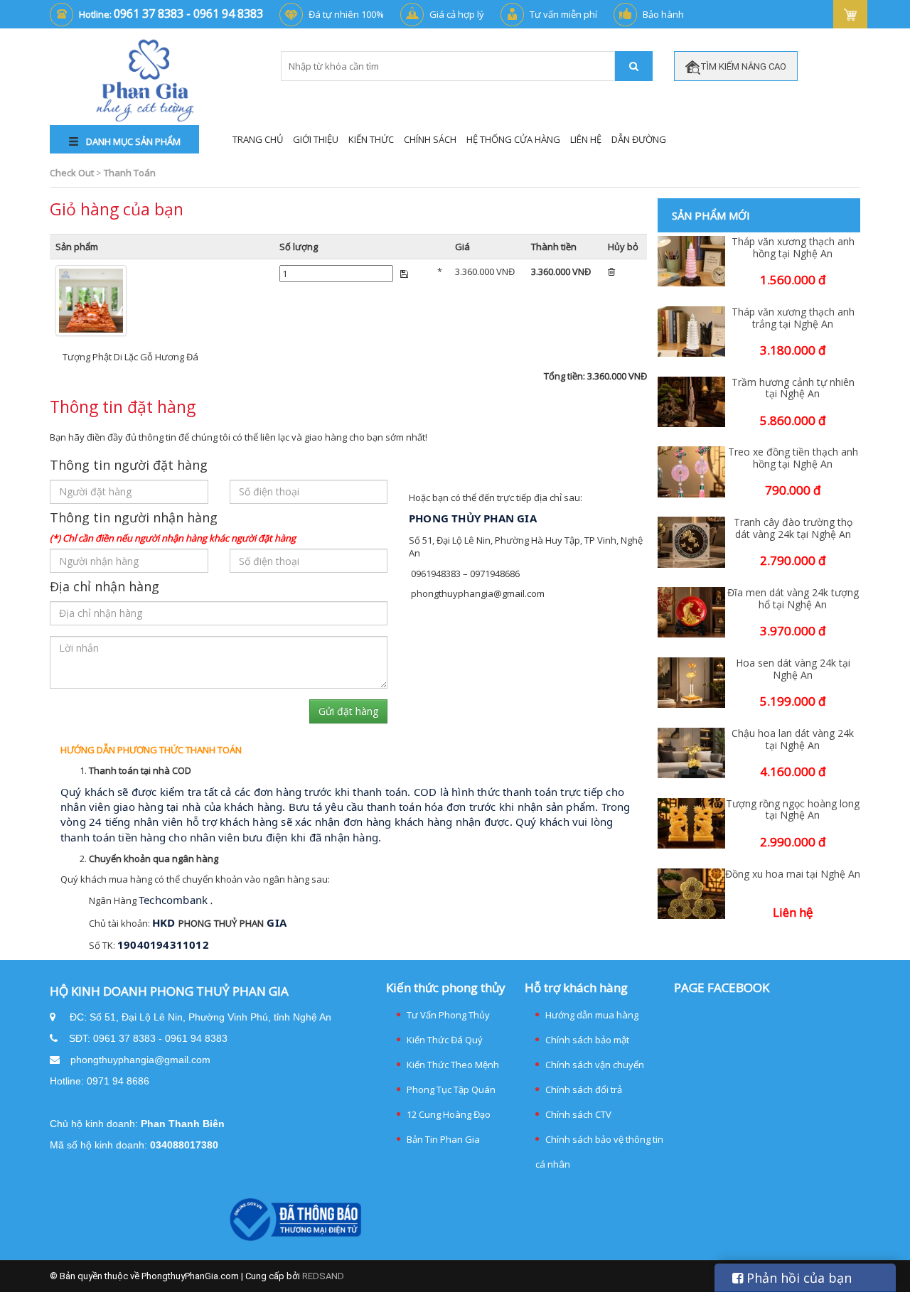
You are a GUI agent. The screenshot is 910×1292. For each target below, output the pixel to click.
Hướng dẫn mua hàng (591, 1014)
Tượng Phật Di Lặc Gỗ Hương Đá (130, 356)
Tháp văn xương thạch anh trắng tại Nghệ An (793, 318)
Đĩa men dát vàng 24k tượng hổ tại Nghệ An (793, 599)
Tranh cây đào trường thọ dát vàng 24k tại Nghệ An (793, 529)
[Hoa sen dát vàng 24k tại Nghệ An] (691, 682)
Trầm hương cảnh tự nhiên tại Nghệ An (793, 389)
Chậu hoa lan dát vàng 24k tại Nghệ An (793, 740)
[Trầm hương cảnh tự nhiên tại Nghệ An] (691, 402)
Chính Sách (430, 139)
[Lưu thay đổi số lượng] (404, 273)
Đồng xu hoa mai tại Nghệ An (792, 874)
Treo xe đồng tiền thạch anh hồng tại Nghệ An (793, 458)
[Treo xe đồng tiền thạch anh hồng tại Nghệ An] (691, 471)
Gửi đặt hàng (348, 711)
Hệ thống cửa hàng (513, 139)
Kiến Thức (371, 139)
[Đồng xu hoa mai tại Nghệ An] (691, 893)
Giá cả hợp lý (456, 14)
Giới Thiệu (315, 139)
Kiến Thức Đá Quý (445, 1039)
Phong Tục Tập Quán (451, 1089)
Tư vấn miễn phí (563, 14)
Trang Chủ (257, 139)
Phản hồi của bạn (797, 1277)
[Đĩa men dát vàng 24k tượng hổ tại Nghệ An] (691, 612)
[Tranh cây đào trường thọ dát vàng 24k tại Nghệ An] (691, 542)
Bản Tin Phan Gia (443, 1139)
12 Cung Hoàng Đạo (449, 1114)
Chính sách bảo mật (587, 1039)
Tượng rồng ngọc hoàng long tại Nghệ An (793, 810)
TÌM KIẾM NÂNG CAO (743, 66)
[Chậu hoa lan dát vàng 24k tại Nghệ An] (691, 753)
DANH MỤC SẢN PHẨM (132, 141)
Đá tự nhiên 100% (346, 14)
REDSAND (323, 1276)
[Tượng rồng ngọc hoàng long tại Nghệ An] (691, 823)
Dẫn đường (638, 139)
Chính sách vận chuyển (594, 1064)
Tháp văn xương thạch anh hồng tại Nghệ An (793, 248)
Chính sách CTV (578, 1114)
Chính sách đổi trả (583, 1089)
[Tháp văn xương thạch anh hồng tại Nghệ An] (691, 261)
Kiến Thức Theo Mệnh (453, 1064)
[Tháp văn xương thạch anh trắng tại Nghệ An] (691, 331)
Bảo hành (663, 14)
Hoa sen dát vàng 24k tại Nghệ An (793, 669)
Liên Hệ (585, 139)
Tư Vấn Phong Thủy (448, 1014)
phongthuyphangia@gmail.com (140, 1059)
